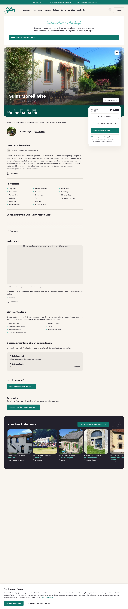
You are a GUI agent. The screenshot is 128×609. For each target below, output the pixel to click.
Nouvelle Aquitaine (32, 122)
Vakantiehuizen (19, 122)
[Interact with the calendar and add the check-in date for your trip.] (94, 116)
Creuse (42, 122)
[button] (45, 264)
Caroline (40, 131)
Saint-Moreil (50, 122)
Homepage (10, 122)
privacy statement (46, 597)
